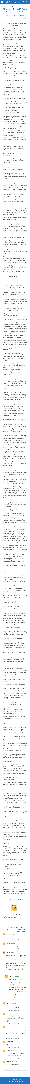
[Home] (2, 5)
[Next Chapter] (20, 15)
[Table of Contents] (23, 18)
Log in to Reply (9, 940)
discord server (21, 931)
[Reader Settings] (25, 18)
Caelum (6, 912)
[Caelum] (14, 911)
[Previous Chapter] (11, 15)
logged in (12, 927)
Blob (11, 2)
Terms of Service (19, 1081)
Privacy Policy (10, 1081)
